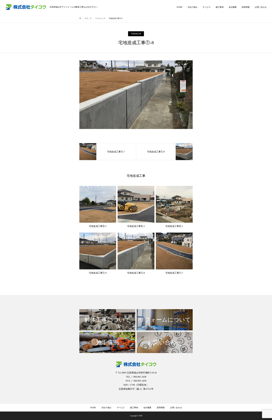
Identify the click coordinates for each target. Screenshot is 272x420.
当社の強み (192, 7)
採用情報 (246, 7)
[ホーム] (80, 18)
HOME (179, 7)
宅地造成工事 (136, 34)
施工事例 (220, 7)
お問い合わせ (261, 7)
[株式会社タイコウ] (26, 7)
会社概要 (233, 7)
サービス (207, 7)
